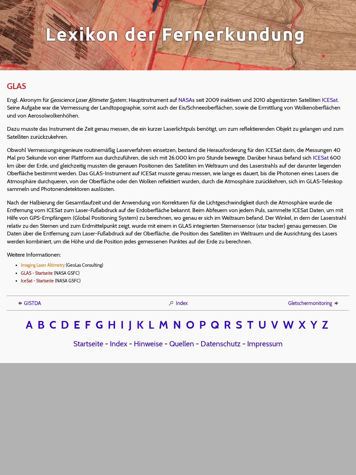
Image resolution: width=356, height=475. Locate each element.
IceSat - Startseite (37, 280)
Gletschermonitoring (310, 303)
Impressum (265, 343)
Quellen (181, 343)
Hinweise (148, 343)
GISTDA (32, 303)
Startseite (88, 343)
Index (182, 303)
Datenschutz (221, 343)
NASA (185, 100)
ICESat (330, 100)
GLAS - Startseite (37, 273)
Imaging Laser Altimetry (43, 265)
